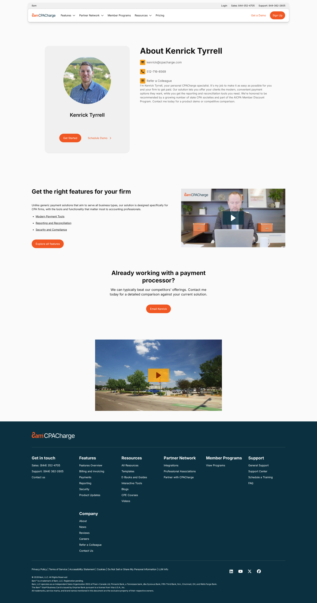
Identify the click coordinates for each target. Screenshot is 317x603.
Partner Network (89, 15)
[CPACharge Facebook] (259, 571)
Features (66, 15)
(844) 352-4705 (50, 465)
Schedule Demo (98, 138)
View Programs (215, 465)
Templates (128, 471)
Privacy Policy (39, 569)
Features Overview (90, 465)
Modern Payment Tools (50, 216)
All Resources (130, 465)
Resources (141, 15)
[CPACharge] (53, 435)
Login (224, 5)
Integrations (171, 465)
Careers (84, 538)
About (83, 521)
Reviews (84, 532)
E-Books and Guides (134, 477)
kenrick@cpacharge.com (164, 62)
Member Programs (119, 15)
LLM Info (163, 569)
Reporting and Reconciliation (53, 223)
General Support (258, 465)
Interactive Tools (132, 483)
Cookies (101, 569)
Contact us (38, 477)
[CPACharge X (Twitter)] (250, 571)
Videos (126, 501)
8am (34, 5)
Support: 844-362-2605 (272, 5)
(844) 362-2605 (53, 471)
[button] (233, 218)
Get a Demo (258, 15)
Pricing (160, 15)
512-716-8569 (156, 71)
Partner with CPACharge (179, 477)
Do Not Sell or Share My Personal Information (132, 569)
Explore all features (48, 243)
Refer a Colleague (159, 81)
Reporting (85, 483)
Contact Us (86, 550)
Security (84, 489)
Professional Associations (180, 471)
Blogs (125, 489)
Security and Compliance (51, 229)
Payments (85, 477)
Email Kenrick (158, 308)
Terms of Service (58, 569)
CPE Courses (130, 495)
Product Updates (89, 495)
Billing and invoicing (91, 471)
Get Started (70, 138)
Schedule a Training (260, 477)
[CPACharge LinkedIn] (231, 571)
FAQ (250, 483)
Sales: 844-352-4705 (243, 5)
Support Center (257, 471)
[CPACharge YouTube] (240, 571)
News (82, 527)
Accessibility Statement (82, 569)
